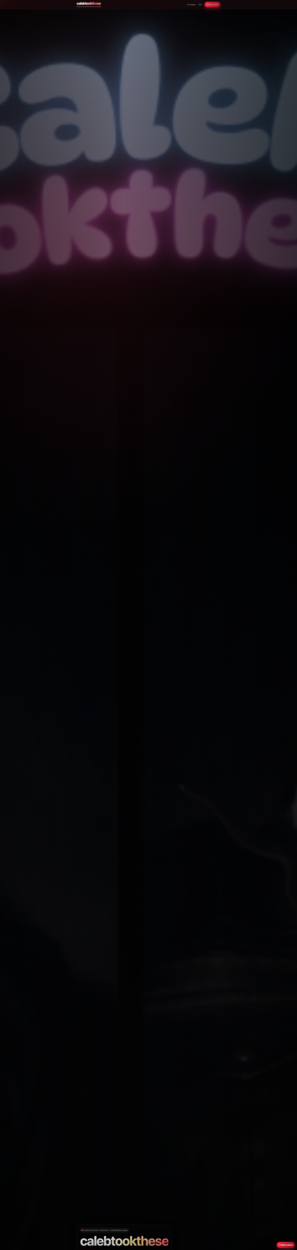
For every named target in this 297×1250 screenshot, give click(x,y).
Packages (191, 4)
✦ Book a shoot (286, 1245)
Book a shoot (212, 4)
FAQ (200, 4)
